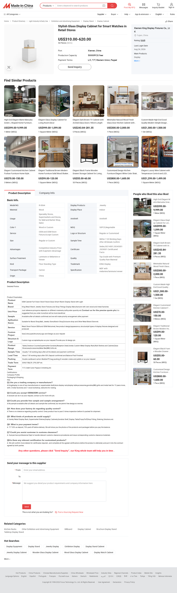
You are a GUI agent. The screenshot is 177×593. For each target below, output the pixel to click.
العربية (103, 576)
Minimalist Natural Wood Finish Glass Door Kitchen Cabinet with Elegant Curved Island (162, 265)
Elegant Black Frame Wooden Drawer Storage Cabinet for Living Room (162, 350)
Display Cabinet (84, 529)
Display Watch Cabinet (103, 552)
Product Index (136, 573)
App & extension (142, 14)
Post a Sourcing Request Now (69, 512)
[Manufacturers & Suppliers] (18, 6)
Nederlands (93, 576)
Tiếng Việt (152, 576)
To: (19, 476)
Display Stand (34, 546)
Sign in (171, 7)
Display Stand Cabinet (95, 546)
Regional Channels (121, 573)
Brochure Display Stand (107, 529)
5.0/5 (143, 40)
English (24, 576)
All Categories (12, 14)
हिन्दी (125, 576)
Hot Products (21, 573)
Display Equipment (14, 546)
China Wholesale (77, 573)
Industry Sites (106, 573)
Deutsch (83, 576)
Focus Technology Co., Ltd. (70, 582)
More (136, 60)
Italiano (75, 576)
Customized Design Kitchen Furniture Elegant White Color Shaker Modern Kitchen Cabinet (161, 371)
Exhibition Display (72, 546)
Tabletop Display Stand (14, 532)
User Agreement (104, 582)
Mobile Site (148, 573)
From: (18, 470)
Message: (16, 483)
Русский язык (64, 576)
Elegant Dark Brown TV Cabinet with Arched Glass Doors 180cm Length (161, 244)
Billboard (68, 529)
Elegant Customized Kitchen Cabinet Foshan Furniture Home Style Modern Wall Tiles (162, 306)
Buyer (113, 14)
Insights (158, 573)
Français (52, 576)
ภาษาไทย (133, 576)
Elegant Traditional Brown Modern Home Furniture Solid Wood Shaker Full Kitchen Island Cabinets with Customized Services (162, 327)
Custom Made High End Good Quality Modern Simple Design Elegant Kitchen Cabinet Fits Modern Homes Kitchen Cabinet (162, 286)
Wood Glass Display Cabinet (76, 552)
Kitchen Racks (10, 529)
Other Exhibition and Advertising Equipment (40, 529)
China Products (34, 573)
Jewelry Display (52, 546)
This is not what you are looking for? (37, 512)
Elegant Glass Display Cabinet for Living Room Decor (161, 221)
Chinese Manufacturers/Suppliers (55, 573)
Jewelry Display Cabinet (16, 552)
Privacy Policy (129, 582)
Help (126, 14)
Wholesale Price (92, 573)
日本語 (118, 576)
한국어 (110, 576)
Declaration (117, 582)
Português (42, 576)
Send (26, 506)
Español (33, 576)
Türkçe (142, 576)
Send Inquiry (75, 66)
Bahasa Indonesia (165, 576)
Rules (172, 14)
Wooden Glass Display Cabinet (45, 552)
